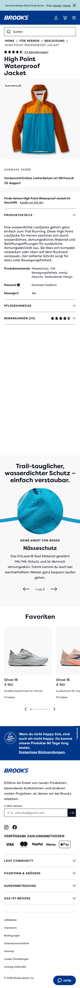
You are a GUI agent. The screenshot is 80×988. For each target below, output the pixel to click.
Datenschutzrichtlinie (16, 943)
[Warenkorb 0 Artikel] (65, 18)
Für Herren (29, 40)
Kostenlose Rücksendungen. (42, 752)
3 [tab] (34, 709)
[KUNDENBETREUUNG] (40, 886)
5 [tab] (38, 709)
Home (9, 40)
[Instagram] (6, 827)
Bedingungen (12, 935)
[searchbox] (43, 32)
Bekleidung (55, 40)
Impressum (10, 927)
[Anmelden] (56, 17)
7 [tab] (42, 709)
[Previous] (26, 589)
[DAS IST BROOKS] (40, 898)
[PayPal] (37, 844)
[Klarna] (51, 844)
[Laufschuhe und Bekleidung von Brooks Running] (16, 18)
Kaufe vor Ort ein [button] (31, 202)
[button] (40, 119)
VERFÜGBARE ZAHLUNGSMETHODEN (34, 836)
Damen (57, 5)
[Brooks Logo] (40, 771)
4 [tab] (36, 709)
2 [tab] (32, 709)
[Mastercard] (24, 844)
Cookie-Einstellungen (16, 959)
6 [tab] (40, 709)
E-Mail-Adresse (13, 806)
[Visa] (10, 844)
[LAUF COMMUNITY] (40, 860)
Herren (67, 5)
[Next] (54, 589)
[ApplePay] (65, 844)
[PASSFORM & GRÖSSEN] (40, 873)
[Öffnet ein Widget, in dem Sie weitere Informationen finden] (64, 981)
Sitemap (9, 951)
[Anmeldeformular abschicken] (72, 813)
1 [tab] (30, 709)
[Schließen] (74, 5)
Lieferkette (10, 919)
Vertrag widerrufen (15, 966)
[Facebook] (15, 827)
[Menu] (74, 17)
